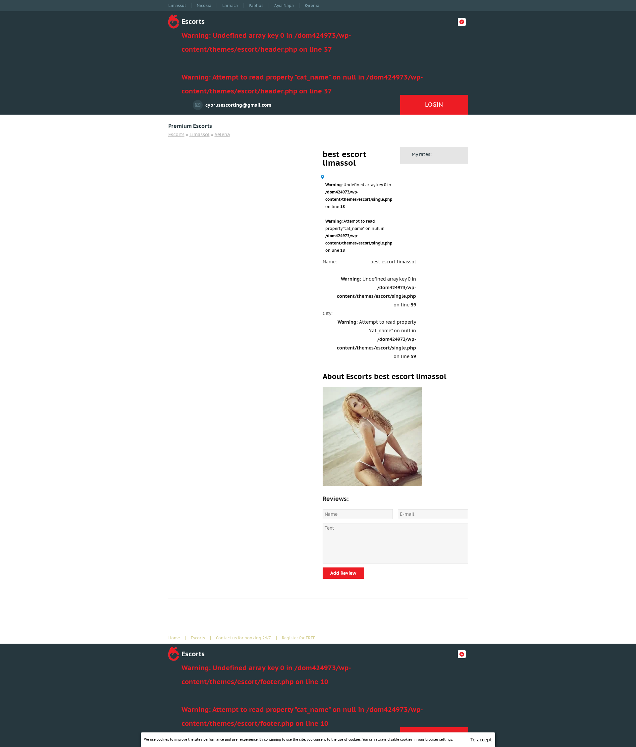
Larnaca (230, 5)
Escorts (176, 134)
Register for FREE (298, 638)
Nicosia (204, 5)
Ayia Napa (284, 5)
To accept (481, 740)
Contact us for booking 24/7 (243, 638)
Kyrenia (312, 5)
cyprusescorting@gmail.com (238, 105)
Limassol (177, 5)
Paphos (256, 5)
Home (174, 638)
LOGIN (434, 104)
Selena (222, 134)
